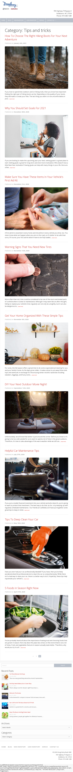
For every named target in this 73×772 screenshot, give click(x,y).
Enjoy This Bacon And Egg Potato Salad (20, 712)
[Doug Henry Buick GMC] (10, 5)
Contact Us (50, 20)
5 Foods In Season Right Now (21, 588)
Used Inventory (31, 20)
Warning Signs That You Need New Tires (28, 247)
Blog (9, 20)
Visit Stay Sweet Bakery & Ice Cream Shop (20, 683)
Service (41, 20)
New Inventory (19, 20)
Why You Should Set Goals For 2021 (25, 108)
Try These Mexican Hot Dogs (17, 674)
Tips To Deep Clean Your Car (21, 519)
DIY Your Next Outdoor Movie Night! (26, 384)
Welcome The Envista (15, 693)
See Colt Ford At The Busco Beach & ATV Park (22, 702)
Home (3, 20)
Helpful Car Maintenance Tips (22, 450)
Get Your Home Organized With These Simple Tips (34, 315)
